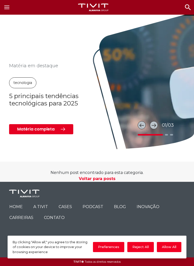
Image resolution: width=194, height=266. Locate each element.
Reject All (140, 247)
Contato (54, 217)
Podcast (93, 206)
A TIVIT (40, 206)
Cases (65, 206)
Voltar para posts (97, 178)
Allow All (169, 247)
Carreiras (21, 217)
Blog (120, 206)
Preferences (108, 247)
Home (16, 206)
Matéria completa (36, 129)
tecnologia (22, 82)
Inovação (148, 206)
